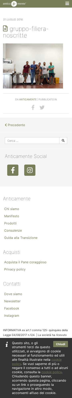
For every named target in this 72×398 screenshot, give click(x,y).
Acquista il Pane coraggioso (25, 262)
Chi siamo (11, 209)
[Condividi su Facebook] (33, 108)
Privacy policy (15, 269)
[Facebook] (13, 170)
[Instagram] (30, 170)
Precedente (16, 125)
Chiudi (60, 344)
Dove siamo (13, 294)
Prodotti (10, 223)
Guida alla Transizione (20, 238)
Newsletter (12, 301)
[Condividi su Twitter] (42, 108)
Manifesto (11, 216)
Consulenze (13, 230)
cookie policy (51, 372)
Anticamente (28, 99)
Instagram (11, 316)
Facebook (11, 308)
